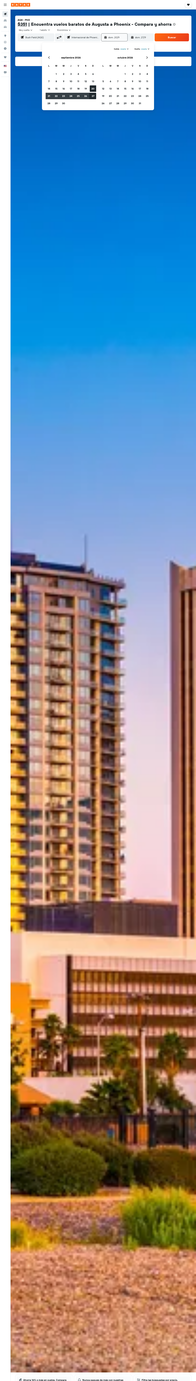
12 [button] (86, 81)
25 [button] (78, 95)
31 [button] (140, 103)
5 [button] (85, 73)
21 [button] (49, 95)
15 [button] (56, 88)
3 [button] (71, 73)
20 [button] (92, 88)
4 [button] (78, 73)
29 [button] (56, 103)
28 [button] (48, 103)
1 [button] (56, 73)
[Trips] (5, 57)
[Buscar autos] (5, 27)
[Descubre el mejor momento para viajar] (5, 48)
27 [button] (93, 95)
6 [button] (93, 73)
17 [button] (71, 88)
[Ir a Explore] (5, 36)
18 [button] (78, 88)
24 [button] (71, 95)
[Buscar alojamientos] (5, 20)
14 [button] (49, 88)
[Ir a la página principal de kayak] (20, 5)
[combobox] (26, 30)
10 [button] (71, 81)
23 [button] (63, 95)
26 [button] (85, 95)
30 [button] (63, 103)
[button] (5, 4)
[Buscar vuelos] (5, 14)
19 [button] (86, 88)
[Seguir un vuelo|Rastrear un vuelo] (5, 42)
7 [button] (48, 81)
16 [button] (63, 88)
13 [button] (93, 81)
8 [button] (56, 81)
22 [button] (56, 95)
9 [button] (63, 81)
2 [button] (63, 73)
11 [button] (78, 81)
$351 (22, 24)
